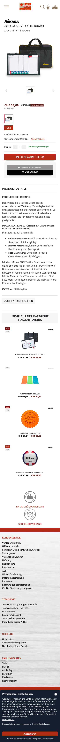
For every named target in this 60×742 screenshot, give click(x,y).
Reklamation (8, 567)
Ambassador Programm (14, 642)
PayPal (5, 666)
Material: (7, 289)
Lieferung (6, 560)
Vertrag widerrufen (11, 542)
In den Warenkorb (30, 157)
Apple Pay (7, 670)
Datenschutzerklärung (13, 577)
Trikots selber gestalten (13, 618)
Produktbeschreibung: (16, 197)
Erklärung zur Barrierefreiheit (16, 584)
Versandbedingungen (12, 556)
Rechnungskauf (9, 680)
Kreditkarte (7, 677)
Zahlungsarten (9, 553)
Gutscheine (7, 639)
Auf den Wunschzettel (31, 167)
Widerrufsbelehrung (12, 574)
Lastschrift (7, 673)
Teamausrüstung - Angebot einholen (20, 604)
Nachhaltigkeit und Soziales (15, 646)
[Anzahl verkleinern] (15, 147)
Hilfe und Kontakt (10, 546)
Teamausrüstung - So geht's (16, 608)
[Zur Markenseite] (11, 21)
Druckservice (8, 611)
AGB (4, 570)
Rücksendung (8, 563)
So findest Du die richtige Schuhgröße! (21, 549)
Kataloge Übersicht (11, 615)
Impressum (7, 581)
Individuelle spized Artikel (14, 622)
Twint (5, 663)
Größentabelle (38, 139)
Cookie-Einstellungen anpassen (17, 588)
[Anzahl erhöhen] (24, 147)
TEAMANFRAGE (30, 172)
